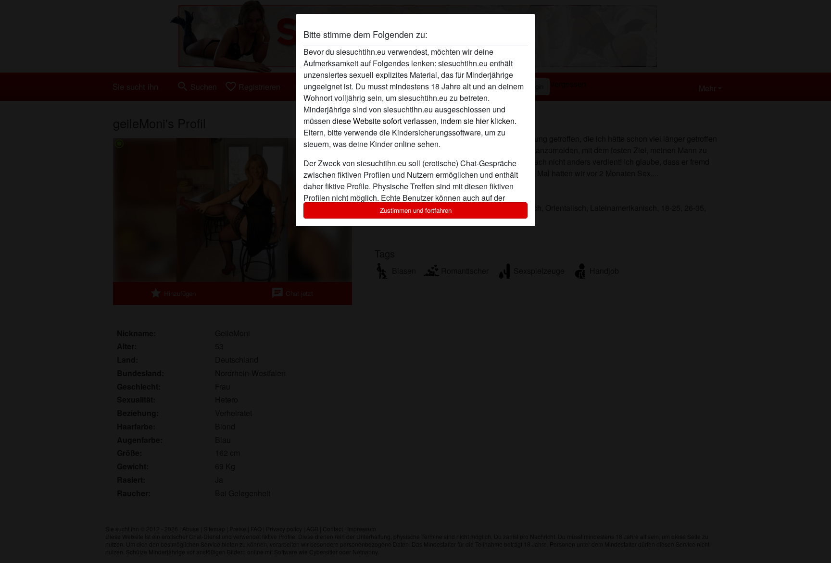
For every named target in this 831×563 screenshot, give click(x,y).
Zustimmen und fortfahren (416, 210)
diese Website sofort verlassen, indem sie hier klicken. (424, 120)
